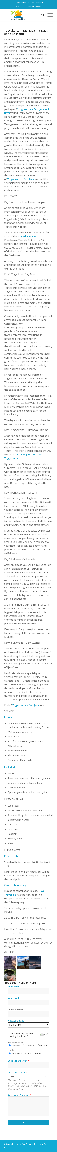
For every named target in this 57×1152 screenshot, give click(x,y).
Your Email (14, 998)
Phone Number (15, 1009)
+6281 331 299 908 (34, 7)
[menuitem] (22, 2)
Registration (37, 2)
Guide (11, 1050)
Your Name (14, 987)
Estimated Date (17, 1021)
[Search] (41, 15)
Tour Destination (17, 1072)
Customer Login (22, 2)
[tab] (28, 1035)
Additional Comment (19, 1095)
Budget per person (18, 1061)
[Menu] (48, 15)
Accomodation (15, 1043)
